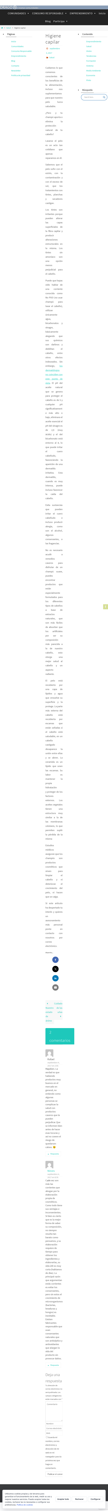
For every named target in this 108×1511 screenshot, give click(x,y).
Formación (91, 60)
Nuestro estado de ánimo (50, 1012)
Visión (89, 51)
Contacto (15, 65)
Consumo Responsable (21, 51)
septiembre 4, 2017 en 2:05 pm (53, 1063)
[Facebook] (105, 606)
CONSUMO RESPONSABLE (48, 13)
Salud (8, 28)
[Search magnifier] (104, 97)
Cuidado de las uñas (58, 1005)
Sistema (89, 65)
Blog (48, 21)
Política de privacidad (20, 75)
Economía (90, 75)
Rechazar (79, 1499)
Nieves (51, 1168)
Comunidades (17, 46)
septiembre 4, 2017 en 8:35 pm (53, 1175)
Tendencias (91, 56)
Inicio (102, 13)
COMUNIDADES (17, 13)
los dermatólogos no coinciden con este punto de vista (54, 372)
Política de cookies (25, 1505)
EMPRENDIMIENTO (81, 13)
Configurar (95, 1499)
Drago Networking (54, 1489)
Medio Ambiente (93, 70)
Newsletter (16, 70)
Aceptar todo (63, 1499)
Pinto (88, 80)
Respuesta (54, 1151)
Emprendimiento (18, 56)
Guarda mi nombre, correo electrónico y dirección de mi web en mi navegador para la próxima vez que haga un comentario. (53, 1450)
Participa (59, 21)
